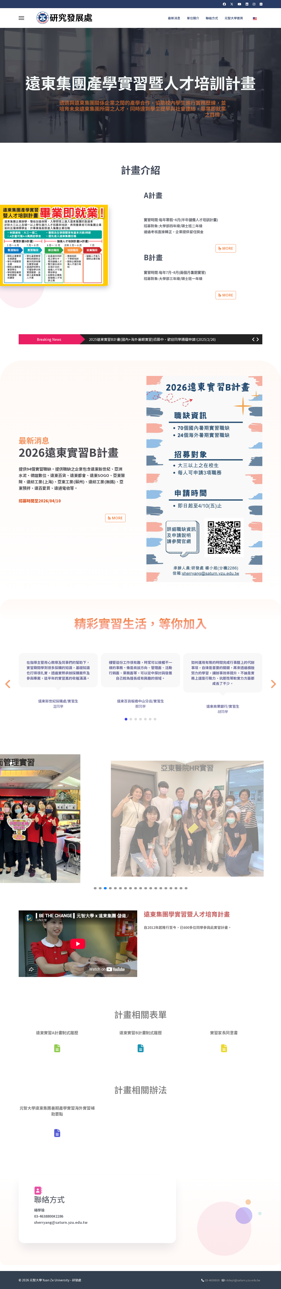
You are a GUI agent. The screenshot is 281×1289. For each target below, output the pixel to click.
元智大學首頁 (234, 18)
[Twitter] (231, 4)
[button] (253, 339)
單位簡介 (193, 18)
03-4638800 (212, 1280)
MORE (227, 248)
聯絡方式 (212, 18)
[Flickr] (261, 4)
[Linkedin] (247, 4)
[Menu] (21, 18)
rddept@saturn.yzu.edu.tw (242, 1280)
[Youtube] (239, 4)
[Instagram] (254, 4)
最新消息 (174, 18)
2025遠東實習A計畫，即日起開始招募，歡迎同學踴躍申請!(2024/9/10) (144, 339)
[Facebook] (224, 4)
